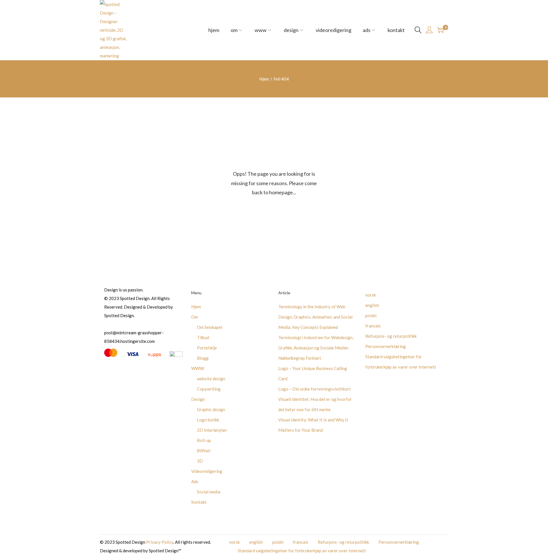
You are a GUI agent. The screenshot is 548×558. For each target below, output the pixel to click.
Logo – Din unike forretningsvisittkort (314, 388)
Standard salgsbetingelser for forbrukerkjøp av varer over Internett (302, 550)
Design (198, 399)
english (372, 305)
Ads (194, 481)
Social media (208, 491)
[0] (440, 30)
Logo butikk (208, 419)
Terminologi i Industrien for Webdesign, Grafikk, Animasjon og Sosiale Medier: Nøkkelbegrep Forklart (315, 348)
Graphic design (211, 409)
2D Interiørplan (212, 430)
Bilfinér (204, 450)
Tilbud (203, 337)
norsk (370, 294)
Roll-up (204, 440)
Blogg (203, 358)
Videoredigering (206, 471)
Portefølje (207, 347)
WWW (197, 368)
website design (211, 378)
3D (200, 460)
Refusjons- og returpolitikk (391, 336)
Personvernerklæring (385, 346)
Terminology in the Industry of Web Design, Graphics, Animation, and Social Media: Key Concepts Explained (315, 317)
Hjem (264, 78)
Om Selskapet (210, 327)
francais (373, 325)
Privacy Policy (159, 542)
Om (194, 316)
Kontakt (199, 502)
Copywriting (209, 388)
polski (370, 315)
